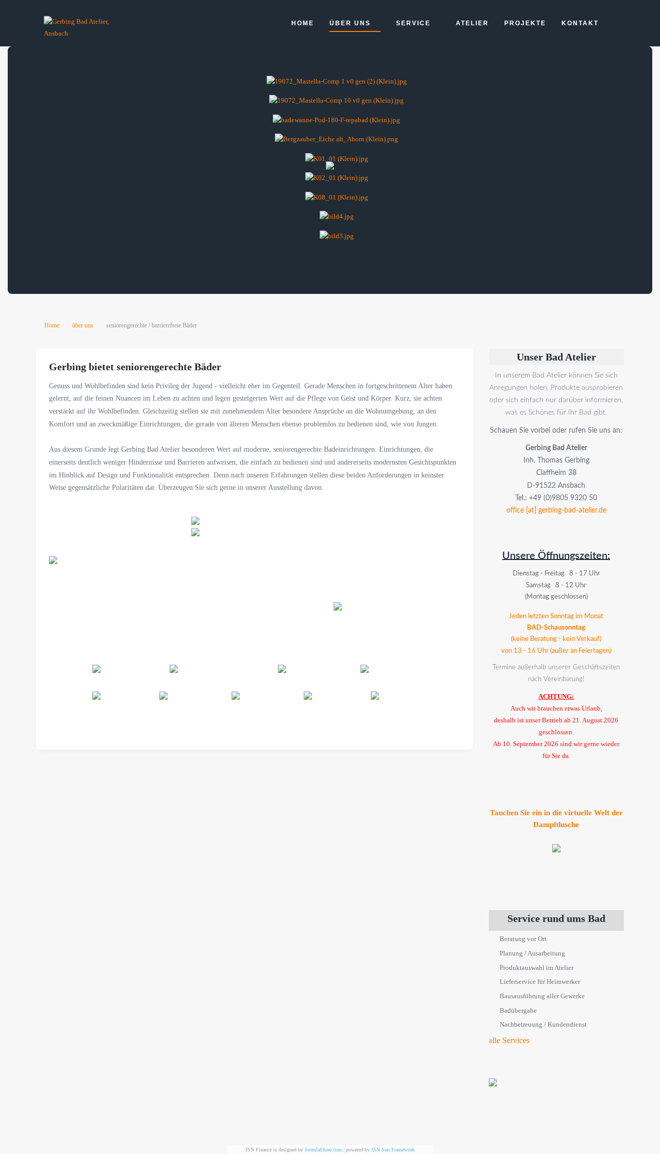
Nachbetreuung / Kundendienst (543, 1024)
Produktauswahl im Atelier (536, 967)
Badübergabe (518, 1010)
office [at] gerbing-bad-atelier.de (556, 510)
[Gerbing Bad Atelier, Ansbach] (85, 27)
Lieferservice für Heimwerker (540, 981)
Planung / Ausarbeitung (532, 953)
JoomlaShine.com (323, 1149)
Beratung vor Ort (523, 939)
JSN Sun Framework (393, 1149)
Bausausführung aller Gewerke (542, 996)
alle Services (509, 1040)
